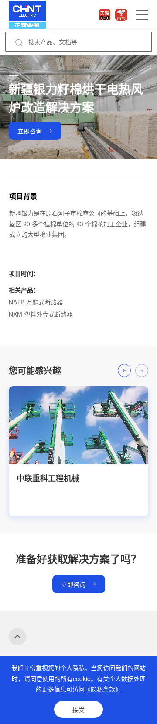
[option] (78, 451)
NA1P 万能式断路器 (36, 302)
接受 (78, 709)
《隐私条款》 (103, 688)
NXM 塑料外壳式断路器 (41, 314)
